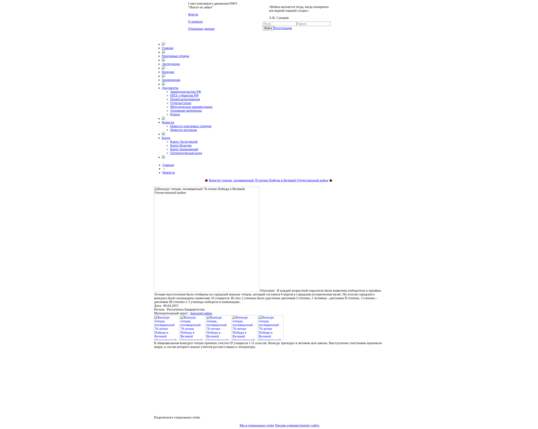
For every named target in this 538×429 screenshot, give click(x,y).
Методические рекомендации (191, 107)
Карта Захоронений (184, 149)
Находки (168, 72)
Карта (166, 138)
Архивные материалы (186, 110)
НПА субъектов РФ (184, 95)
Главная (167, 48)
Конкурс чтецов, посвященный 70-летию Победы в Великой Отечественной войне (268, 180)
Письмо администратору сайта (297, 425)
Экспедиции (171, 64)
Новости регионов (183, 130)
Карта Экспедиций (184, 141)
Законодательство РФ (185, 91)
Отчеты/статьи (180, 103)
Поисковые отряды (175, 56)
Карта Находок (181, 145)
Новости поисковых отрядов (190, 126)
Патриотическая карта (186, 153)
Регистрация (283, 28)
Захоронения (171, 80)
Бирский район (201, 313)
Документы (170, 88)
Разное (175, 114)
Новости (168, 122)
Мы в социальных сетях (257, 425)
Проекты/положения (185, 99)
